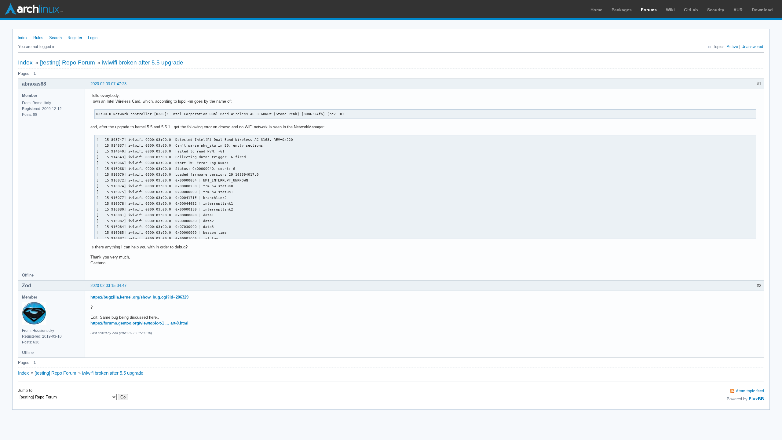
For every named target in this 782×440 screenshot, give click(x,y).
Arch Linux (34, 9)
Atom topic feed (750, 391)
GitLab (691, 9)
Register (75, 37)
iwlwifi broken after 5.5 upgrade (142, 62)
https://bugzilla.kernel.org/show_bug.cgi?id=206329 (139, 297)
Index (22, 37)
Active (732, 46)
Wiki (670, 9)
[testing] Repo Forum (67, 62)
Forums (649, 9)
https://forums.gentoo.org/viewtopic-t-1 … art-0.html (139, 323)
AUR (738, 9)
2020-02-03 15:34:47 (108, 285)
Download (762, 9)
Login (92, 37)
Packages (622, 9)
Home (596, 9)
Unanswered (752, 46)
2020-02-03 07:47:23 (108, 84)
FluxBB (756, 398)
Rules (38, 37)
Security (715, 9)
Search (55, 37)
